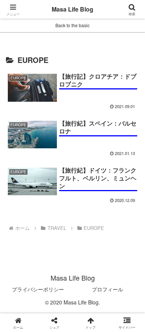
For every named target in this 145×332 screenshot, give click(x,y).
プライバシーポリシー (38, 289)
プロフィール (107, 289)
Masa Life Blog (72, 9)
